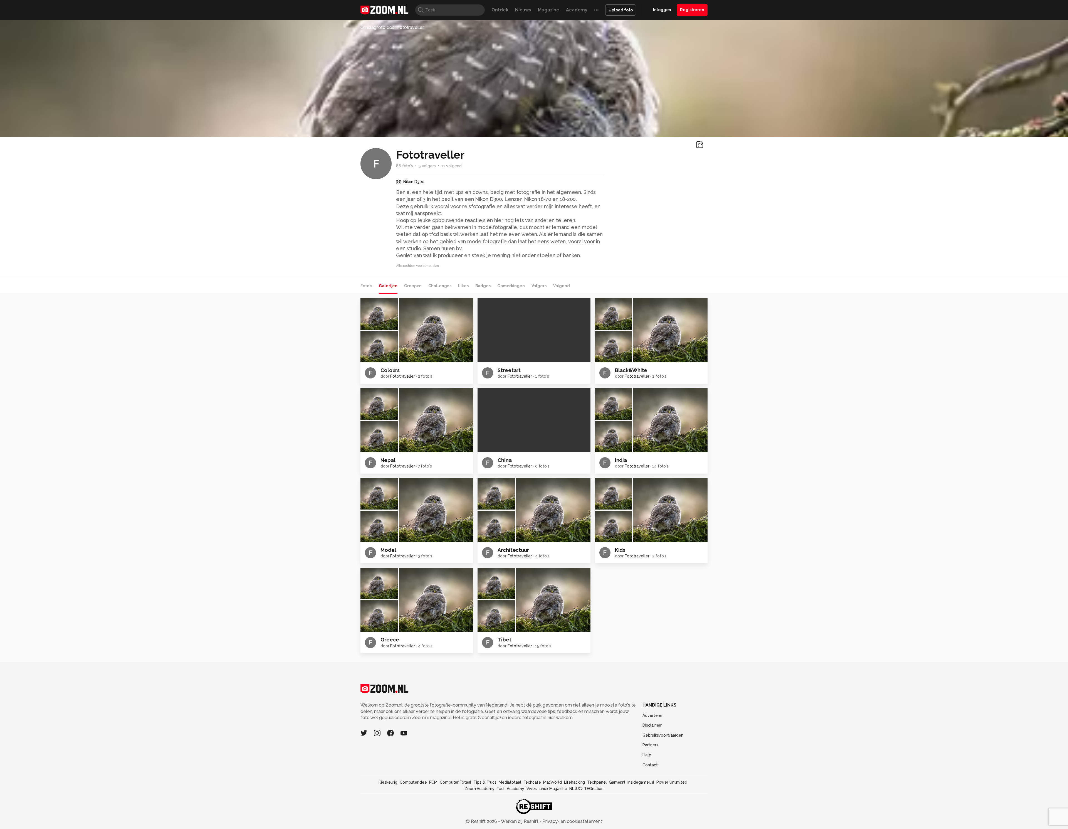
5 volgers (427, 166)
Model (388, 550)
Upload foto (621, 10)
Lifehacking (574, 782)
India (621, 460)
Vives (531, 788)
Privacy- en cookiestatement (571, 821)
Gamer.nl (617, 782)
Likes (463, 286)
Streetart (509, 370)
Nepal (387, 460)
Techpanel (597, 782)
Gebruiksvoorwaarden (662, 735)
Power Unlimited (671, 782)
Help (646, 755)
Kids (620, 550)
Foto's (366, 286)
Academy (576, 10)
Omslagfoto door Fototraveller (392, 27)
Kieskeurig (388, 782)
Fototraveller (402, 376)
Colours (390, 370)
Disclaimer (652, 725)
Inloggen (662, 10)
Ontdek (499, 10)
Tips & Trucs (484, 782)
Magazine (548, 10)
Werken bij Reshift (520, 821)
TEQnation (594, 788)
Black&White (631, 370)
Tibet (504, 640)
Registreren (692, 10)
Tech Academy (510, 788)
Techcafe (532, 782)
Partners (650, 745)
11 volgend (451, 166)
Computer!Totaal (455, 782)
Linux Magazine (553, 788)
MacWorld (552, 782)
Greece (389, 640)
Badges (483, 286)
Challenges (439, 286)
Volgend (561, 286)
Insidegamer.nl (640, 782)
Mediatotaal (510, 782)
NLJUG (575, 788)
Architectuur (513, 550)
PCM (433, 782)
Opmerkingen (511, 286)
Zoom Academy (479, 788)
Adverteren (653, 715)
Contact (649, 765)
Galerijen (388, 286)
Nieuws (523, 10)
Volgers (539, 286)
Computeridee (413, 782)
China (504, 460)
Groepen (413, 286)
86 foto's (404, 166)
